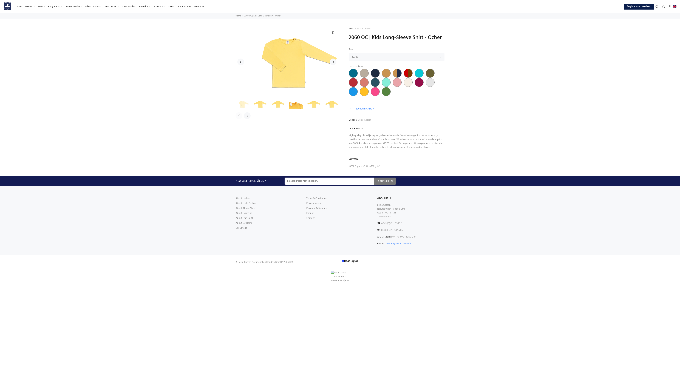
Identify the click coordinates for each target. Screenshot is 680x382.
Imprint (310, 213)
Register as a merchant (639, 6)
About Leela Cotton (246, 203)
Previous (240, 62)
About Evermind (244, 213)
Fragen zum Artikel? (364, 109)
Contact (310, 218)
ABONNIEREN (385, 181)
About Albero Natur (246, 208)
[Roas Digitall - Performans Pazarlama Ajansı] (340, 277)
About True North (244, 218)
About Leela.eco (244, 198)
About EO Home (244, 223)
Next (333, 62)
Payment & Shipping (316, 208)
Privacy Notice (313, 203)
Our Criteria (241, 228)
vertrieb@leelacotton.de (398, 244)
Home (238, 16)
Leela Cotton (364, 120)
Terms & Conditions (316, 198)
